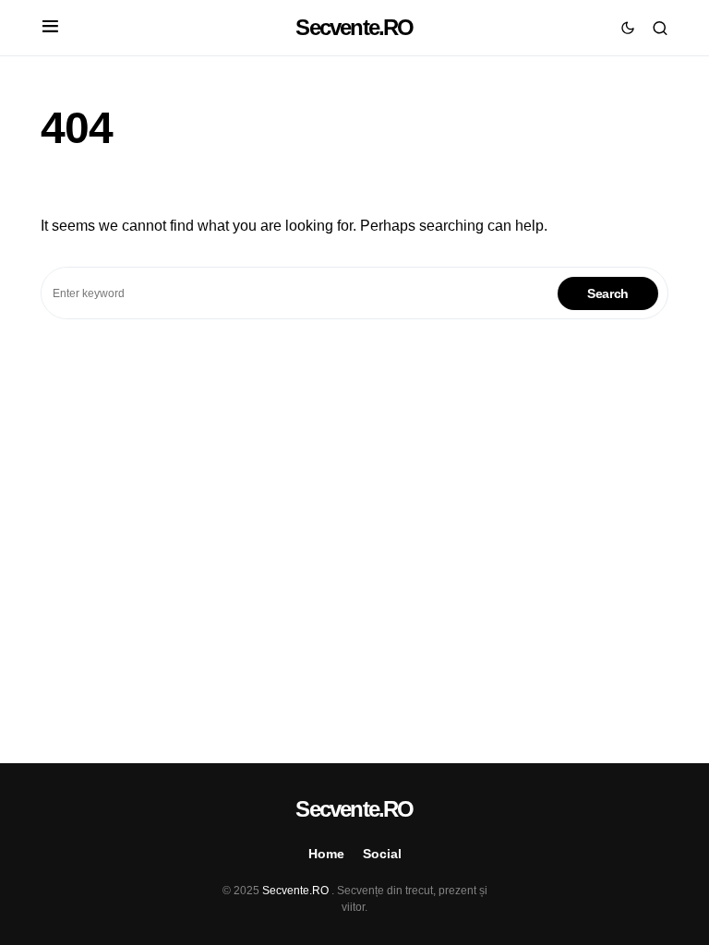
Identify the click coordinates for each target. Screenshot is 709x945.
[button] (50, 28)
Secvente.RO (354, 27)
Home (326, 853)
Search (608, 293)
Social (382, 853)
